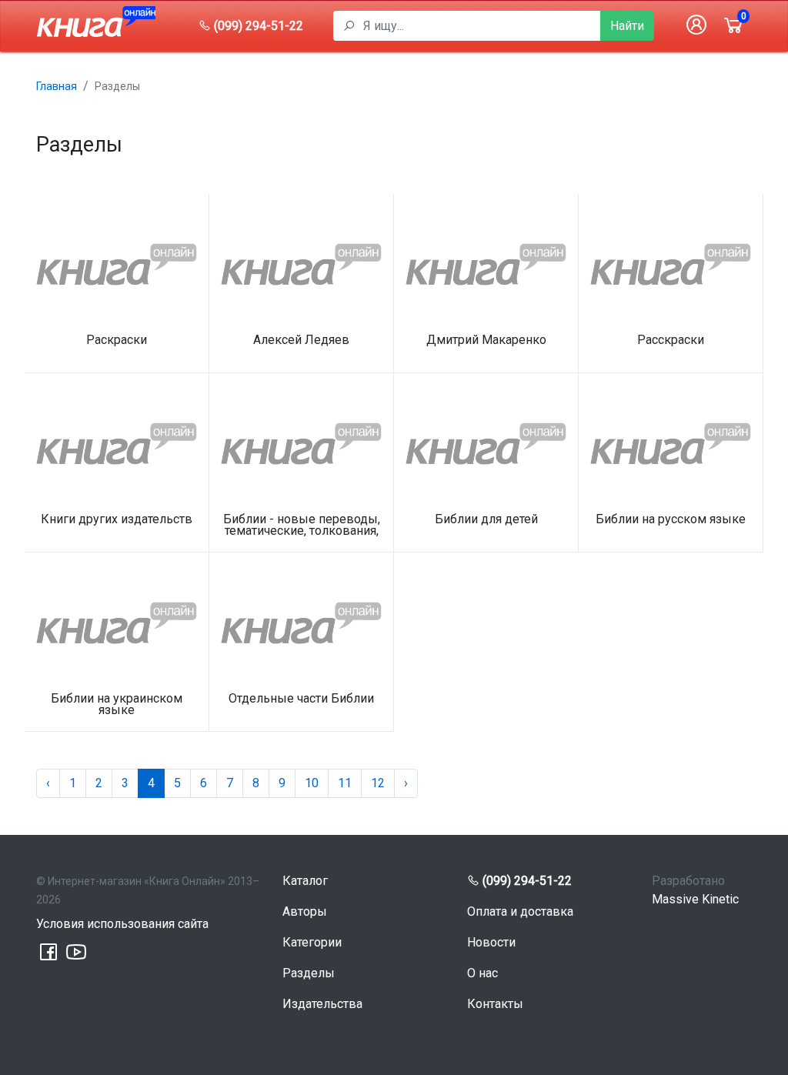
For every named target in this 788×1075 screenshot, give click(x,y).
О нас (482, 973)
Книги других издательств (116, 519)
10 (312, 783)
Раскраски (116, 340)
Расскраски (670, 340)
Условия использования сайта (122, 923)
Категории (312, 942)
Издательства (322, 1004)
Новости (491, 942)
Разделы (308, 973)
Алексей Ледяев (301, 340)
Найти (627, 25)
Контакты (495, 1004)
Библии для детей (486, 519)
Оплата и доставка (520, 911)
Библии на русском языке (671, 519)
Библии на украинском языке (116, 704)
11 (345, 783)
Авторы (304, 911)
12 (378, 783)
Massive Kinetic (695, 899)
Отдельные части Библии (301, 699)
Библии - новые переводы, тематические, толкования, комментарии (301, 524)
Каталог (305, 880)
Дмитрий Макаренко (486, 340)
